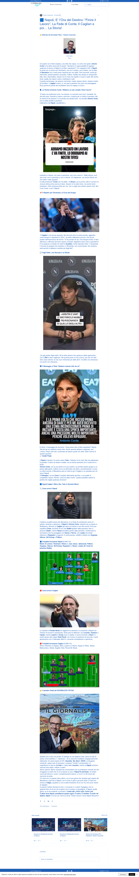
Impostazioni (123, 874)
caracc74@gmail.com (35, 1)
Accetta (132, 874)
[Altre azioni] (98, 15)
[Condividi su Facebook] (40, 801)
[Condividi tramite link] (52, 801)
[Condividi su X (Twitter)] (44, 801)
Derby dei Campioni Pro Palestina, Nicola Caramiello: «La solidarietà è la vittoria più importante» (95, 835)
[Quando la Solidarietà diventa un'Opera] (43, 824)
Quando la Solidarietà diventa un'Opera (43, 835)
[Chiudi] (137, 874)
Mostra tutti (104, 815)
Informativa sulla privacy (70, 874)
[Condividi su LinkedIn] (48, 801)
